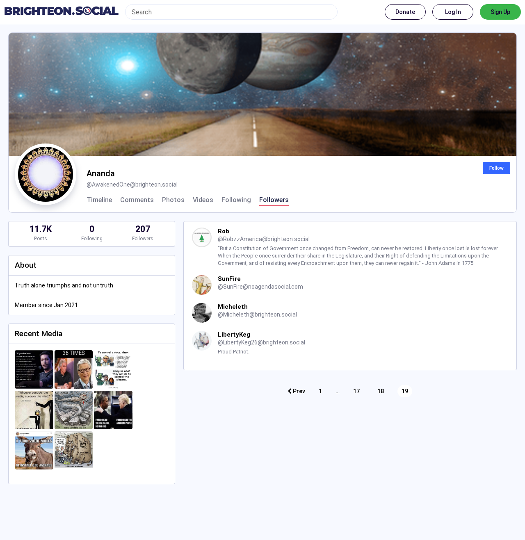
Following (236, 200)
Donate (405, 12)
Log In (453, 12)
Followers (274, 200)
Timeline (99, 200)
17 (356, 391)
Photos (173, 200)
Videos (203, 200)
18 (380, 391)
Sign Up (500, 12)
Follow (496, 168)
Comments (137, 200)
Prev (298, 391)
